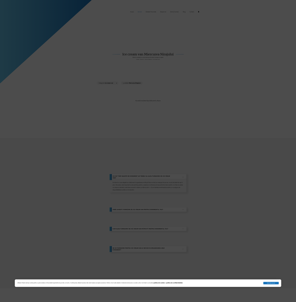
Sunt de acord (271, 283)
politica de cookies (159, 283)
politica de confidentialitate (174, 283)
